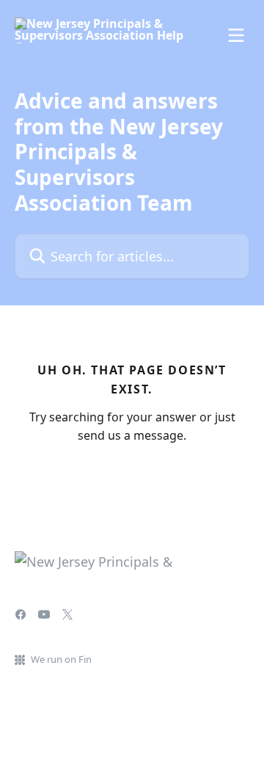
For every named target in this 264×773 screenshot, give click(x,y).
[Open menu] (236, 35)
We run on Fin (61, 659)
